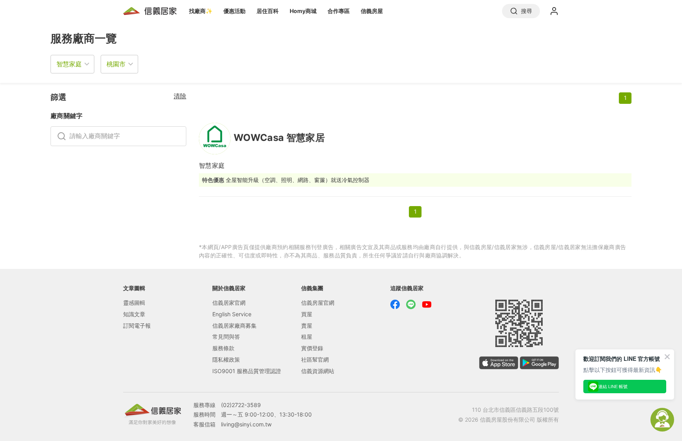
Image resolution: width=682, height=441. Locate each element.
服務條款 (223, 348)
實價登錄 (312, 348)
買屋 (306, 314)
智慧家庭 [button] (69, 64)
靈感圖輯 (134, 302)
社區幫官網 (315, 359)
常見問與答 (226, 336)
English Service (231, 314)
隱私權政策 (226, 359)
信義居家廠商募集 (234, 325)
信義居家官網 (228, 302)
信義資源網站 (317, 371)
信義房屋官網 (317, 302)
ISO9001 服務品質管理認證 (246, 371)
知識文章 (134, 314)
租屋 (306, 336)
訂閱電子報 (137, 325)
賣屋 (306, 325)
